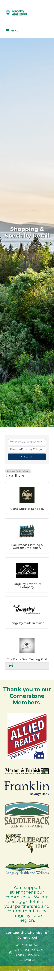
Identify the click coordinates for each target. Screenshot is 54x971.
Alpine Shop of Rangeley (27, 509)
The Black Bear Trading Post (27, 659)
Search (28, 456)
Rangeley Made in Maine (27, 623)
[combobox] (27, 449)
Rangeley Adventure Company (27, 585)
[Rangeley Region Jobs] (11, 665)
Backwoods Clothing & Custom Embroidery (27, 546)
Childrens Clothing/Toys (17, 471)
